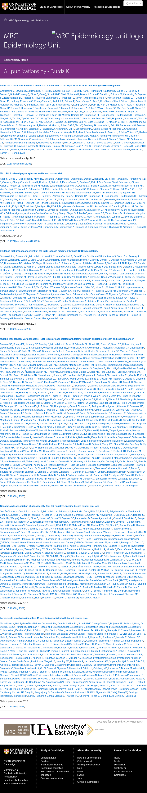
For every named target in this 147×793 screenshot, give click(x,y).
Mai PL (139, 344)
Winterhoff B (30, 375)
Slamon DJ (104, 584)
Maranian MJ (122, 347)
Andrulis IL (121, 111)
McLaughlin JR (120, 427)
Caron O (32, 468)
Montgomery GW (88, 584)
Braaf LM (18, 375)
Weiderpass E (7, 590)
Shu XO (57, 111)
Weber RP (113, 399)
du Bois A (5, 392)
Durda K (103, 139)
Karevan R (36, 347)
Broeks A (101, 98)
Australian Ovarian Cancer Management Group (38, 318)
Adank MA (138, 185)
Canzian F (133, 587)
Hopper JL (117, 118)
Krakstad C (40, 409)
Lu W (64, 111)
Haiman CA (77, 115)
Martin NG (73, 584)
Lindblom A (139, 115)
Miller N (66, 115)
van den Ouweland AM (97, 559)
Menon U (45, 434)
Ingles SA (8, 573)
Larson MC (41, 372)
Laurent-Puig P (33, 203)
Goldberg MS (31, 132)
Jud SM (132, 584)
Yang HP (18, 420)
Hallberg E (16, 101)
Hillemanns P (17, 385)
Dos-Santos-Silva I (110, 101)
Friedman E (17, 454)
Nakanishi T (93, 392)
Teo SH (16, 118)
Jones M (51, 223)
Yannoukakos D (12, 142)
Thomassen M (32, 454)
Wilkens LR (87, 382)
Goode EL (45, 485)
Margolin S (5, 118)
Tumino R (88, 587)
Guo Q (42, 94)
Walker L (28, 465)
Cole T (83, 465)
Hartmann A (135, 427)
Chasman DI (34, 594)
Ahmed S (33, 146)
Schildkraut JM (21, 403)
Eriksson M (116, 94)
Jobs (79, 778)
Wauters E (52, 409)
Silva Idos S (36, 403)
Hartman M (45, 125)
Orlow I (73, 406)
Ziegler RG (94, 570)
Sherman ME (131, 594)
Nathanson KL (85, 475)
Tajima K (96, 444)
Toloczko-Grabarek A (106, 468)
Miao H (55, 125)
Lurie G (39, 382)
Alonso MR (93, 311)
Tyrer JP (70, 344)
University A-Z (11, 769)
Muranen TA (6, 104)
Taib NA (54, 556)
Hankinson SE (109, 590)
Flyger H (40, 98)
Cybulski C (70, 416)
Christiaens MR (49, 647)
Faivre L (141, 465)
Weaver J (7, 587)
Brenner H (104, 220)
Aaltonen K (77, 179)
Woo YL (97, 396)
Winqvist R (69, 132)
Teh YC (19, 447)
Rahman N (92, 189)
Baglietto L (72, 553)
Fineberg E (5, 465)
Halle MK (63, 409)
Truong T (15, 108)
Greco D (13, 179)
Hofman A (22, 640)
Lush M (102, 351)
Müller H (41, 427)
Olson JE (4, 101)
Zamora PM (58, 196)
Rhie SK (94, 511)
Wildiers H (90, 98)
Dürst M (42, 385)
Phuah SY (18, 689)
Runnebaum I (65, 385)
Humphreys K (65, 104)
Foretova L (113, 478)
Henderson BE (92, 115)
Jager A (90, 216)
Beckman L (27, 637)
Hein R (34, 182)
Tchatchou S (18, 115)
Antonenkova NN (85, 206)
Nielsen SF (29, 98)
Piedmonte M (134, 451)
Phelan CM (32, 430)
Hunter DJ (118, 189)
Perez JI (70, 196)
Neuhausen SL (136, 308)
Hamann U (80, 142)
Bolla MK (15, 94)
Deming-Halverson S (114, 440)
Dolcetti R (66, 472)
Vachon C (28, 101)
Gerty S (50, 587)
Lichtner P (69, 189)
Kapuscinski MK (11, 122)
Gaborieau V (44, 142)
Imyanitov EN (69, 458)
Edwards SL (22, 91)
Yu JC (42, 122)
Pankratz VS (77, 482)
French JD (136, 149)
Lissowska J (6, 132)
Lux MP (43, 430)
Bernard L (55, 472)
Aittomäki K (19, 104)
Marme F (65, 108)
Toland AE (124, 139)
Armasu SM (134, 372)
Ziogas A (113, 430)
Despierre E (99, 368)
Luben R (74, 94)
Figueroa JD (20, 594)
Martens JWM (72, 118)
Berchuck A (82, 485)
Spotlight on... (121, 768)
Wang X (62, 199)
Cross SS (96, 111)
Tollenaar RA (65, 210)
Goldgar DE (44, 458)
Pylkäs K (80, 132)
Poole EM (126, 403)
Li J (49, 104)
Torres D (91, 142)
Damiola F (130, 465)
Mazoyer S (53, 468)
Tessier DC (140, 146)
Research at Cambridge (107, 6)
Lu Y (27, 347)
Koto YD (134, 132)
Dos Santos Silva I (108, 182)
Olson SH (48, 406)
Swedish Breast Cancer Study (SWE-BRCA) (23, 361)
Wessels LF (105, 640)
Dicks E (34, 94)
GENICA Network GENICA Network (80, 220)
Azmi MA (116, 396)
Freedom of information (16, 780)
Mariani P (42, 216)
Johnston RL (60, 347)
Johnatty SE (31, 344)
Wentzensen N (131, 416)
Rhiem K (123, 472)
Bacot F (15, 149)
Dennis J (4, 94)
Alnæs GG (61, 122)
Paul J (81, 423)
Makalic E (46, 185)
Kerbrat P (67, 535)
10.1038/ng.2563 (15, 706)
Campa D (122, 587)
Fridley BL (54, 372)
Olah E (3, 458)
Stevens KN (133, 644)
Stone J (95, 185)
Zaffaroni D (30, 472)
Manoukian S (79, 472)
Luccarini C (10, 146)
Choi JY (86, 104)
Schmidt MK (53, 94)
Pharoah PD (89, 315)
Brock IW (54, 654)
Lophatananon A (137, 122)
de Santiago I (27, 149)
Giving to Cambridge (88, 782)
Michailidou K (36, 91)
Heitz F (131, 389)
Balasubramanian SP (101, 413)
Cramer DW (49, 403)
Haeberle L (103, 125)
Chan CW (96, 563)
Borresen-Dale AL (77, 122)
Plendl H (4, 475)
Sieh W (32, 427)
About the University (78, 6)
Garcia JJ (134, 375)
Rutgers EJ (88, 528)
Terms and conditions (15, 783)
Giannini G (43, 472)
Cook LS (84, 413)
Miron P (25, 515)
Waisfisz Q (105, 185)
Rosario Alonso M (101, 146)
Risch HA (111, 368)
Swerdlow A (49, 129)
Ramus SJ (27, 434)
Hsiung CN (20, 451)
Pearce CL (56, 434)
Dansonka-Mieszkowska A (17, 437)
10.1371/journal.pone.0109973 (23, 241)
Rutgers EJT (128, 98)
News (80, 771)
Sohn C (92, 108)
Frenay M (5, 468)
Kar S (86, 91)
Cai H (27, 447)
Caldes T (56, 458)
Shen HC (105, 344)
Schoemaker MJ (83, 129)
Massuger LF (17, 413)
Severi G (114, 423)
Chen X (84, 347)
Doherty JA (18, 372)
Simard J (18, 132)
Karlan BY (140, 392)
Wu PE (34, 122)
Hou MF (38, 451)
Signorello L (58, 563)
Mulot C (46, 203)
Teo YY (78, 125)
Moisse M (110, 199)
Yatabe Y (140, 104)
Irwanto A (123, 179)
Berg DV (40, 549)
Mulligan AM (43, 206)
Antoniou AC (95, 485)
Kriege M (72, 423)
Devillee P (120, 521)
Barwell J (17, 465)
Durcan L (60, 587)
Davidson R (63, 465)
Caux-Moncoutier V (84, 468)
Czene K (94, 94)
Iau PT (89, 447)
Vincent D (5, 149)
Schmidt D (54, 573)
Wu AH (101, 108)
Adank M (39, 634)
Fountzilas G (6, 451)
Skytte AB (42, 478)
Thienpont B (68, 98)
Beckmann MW (128, 125)
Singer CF (5, 454)
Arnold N (91, 472)
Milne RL (103, 122)
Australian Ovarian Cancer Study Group (44, 213)
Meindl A (22, 189)
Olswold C (36, 482)
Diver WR (60, 594)
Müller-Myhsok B (54, 189)
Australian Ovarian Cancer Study (43, 354)
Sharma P (18, 587)
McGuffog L (58, 351)
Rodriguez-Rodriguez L (103, 406)
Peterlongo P (9, 135)
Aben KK (109, 409)
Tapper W (40, 587)
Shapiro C (117, 447)
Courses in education (52, 778)
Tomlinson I (45, 115)
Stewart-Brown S (8, 125)
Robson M (76, 478)
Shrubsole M (95, 440)
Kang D (77, 104)
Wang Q (25, 94)
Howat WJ (44, 518)
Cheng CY (65, 556)
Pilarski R (27, 584)
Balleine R (114, 546)
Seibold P (69, 101)
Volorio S (33, 135)
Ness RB (91, 389)
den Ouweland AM (18, 423)
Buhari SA (65, 291)
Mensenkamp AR (123, 458)
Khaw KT (35, 590)
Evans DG (132, 461)
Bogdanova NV (55, 135)
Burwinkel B (54, 108)
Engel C (102, 472)
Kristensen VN (86, 149)
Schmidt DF (58, 185)
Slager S (113, 139)
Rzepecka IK (60, 437)
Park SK (95, 104)
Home (5, 19)
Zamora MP (21, 277)
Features (118, 761)
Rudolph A (57, 101)
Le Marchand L (125, 115)
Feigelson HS (116, 511)
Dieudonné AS (74, 549)
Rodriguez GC (116, 475)
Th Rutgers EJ (129, 263)
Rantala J (62, 475)
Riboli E (104, 511)
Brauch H (112, 132)
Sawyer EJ (32, 115)
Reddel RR (33, 485)
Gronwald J (124, 468)
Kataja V (94, 135)
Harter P (23, 392)
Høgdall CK (83, 420)
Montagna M (137, 454)
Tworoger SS (10, 406)
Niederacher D (137, 472)
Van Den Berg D (125, 108)
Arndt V (23, 129)
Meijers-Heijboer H (122, 185)
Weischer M (95, 347)
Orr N (71, 129)
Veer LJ (77, 528)
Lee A (84, 351)
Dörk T (42, 135)
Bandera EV (31, 406)
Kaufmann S (109, 91)
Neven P (79, 98)
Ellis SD (75, 465)
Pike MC (78, 434)
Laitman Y (31, 478)
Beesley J (134, 91)
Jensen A (45, 396)
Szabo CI (82, 454)
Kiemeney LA (88, 409)
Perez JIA (33, 111)
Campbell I (107, 458)
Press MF (82, 570)
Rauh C (115, 584)
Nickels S (7, 403)
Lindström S (36, 511)
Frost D (142, 461)
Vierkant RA (16, 399)
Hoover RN (134, 590)
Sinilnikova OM (19, 468)
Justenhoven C (69, 539)
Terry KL (71, 403)
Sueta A (56, 685)
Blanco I (92, 454)
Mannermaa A (81, 135)
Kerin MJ (56, 115)
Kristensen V (78, 389)
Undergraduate (48, 757)
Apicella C (84, 185)
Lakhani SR (100, 482)
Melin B (52, 475)
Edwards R (110, 389)
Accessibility (10, 776)
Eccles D (56, 396)
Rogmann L (89, 375)
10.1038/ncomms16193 (19, 163)
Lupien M (73, 149)
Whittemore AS (128, 423)
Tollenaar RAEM (8, 139)
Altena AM (137, 409)
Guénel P (4, 108)
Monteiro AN (132, 482)
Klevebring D (130, 94)
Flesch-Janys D (83, 101)
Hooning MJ (57, 118)
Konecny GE (59, 375)
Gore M (106, 420)
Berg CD (122, 590)
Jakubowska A (57, 139)
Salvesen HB (136, 406)
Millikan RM (107, 570)
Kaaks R (111, 587)
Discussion (120, 764)
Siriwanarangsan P (28, 125)
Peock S (73, 451)
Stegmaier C (35, 129)
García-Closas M (102, 129)
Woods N (48, 347)
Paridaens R (122, 199)
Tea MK (8, 478)
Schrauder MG (87, 192)
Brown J (84, 94)
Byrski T (135, 468)
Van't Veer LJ (114, 98)
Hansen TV (53, 454)
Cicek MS (94, 372)
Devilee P (134, 135)
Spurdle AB (6, 472)
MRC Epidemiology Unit (21, 20)
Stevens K (50, 553)
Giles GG (92, 122)
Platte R (52, 465)
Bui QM (122, 661)
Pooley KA (18, 344)
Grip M (16, 227)
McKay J (68, 142)
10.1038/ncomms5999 (18, 329)
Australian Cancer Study (12, 354)
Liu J (54, 104)
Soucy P (4, 482)
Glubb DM (122, 91)
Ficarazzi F (92, 430)
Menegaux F (27, 108)
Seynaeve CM (52, 559)
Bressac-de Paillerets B (100, 465)
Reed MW (5, 192)
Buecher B (118, 465)
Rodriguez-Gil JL (55, 570)
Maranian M (45, 146)
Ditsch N (43, 444)
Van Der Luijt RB (8, 189)
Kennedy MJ (40, 465)
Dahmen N (128, 573)
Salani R (129, 475)
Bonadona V (66, 468)
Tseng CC (111, 108)
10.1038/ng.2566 (15, 496)
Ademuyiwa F (130, 447)
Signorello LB (45, 447)
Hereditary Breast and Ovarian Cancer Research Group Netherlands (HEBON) (87, 361)
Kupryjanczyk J (126, 434)
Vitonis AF (94, 403)
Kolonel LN (77, 590)
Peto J (96, 101)
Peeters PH (100, 587)
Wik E (17, 409)
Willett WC (71, 594)
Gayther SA (6, 485)
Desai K (78, 91)
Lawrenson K (7, 347)
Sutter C (14, 475)
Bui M (37, 185)
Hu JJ (42, 570)
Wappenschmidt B (29, 475)
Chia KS (106, 563)
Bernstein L (71, 570)
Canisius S (92, 640)
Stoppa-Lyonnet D (87, 451)
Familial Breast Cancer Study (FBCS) (73, 577)
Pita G (87, 146)
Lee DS (24, 284)
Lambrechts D (53, 98)
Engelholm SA (57, 420)
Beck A (97, 590)
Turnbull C (80, 189)
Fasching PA (89, 125)
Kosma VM (105, 135)
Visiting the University (88, 764)
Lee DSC (34, 118)
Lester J (137, 478)
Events (80, 775)
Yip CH (25, 118)
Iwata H (131, 104)
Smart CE (116, 344)
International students (52, 764)
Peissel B (69, 430)
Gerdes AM (88, 478)
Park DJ (47, 528)
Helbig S (68, 135)
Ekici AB (114, 125)
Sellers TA (81, 430)
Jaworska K (16, 440)
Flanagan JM (59, 423)
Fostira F (140, 682)
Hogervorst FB (57, 192)
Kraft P (96, 597)
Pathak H (29, 587)
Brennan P (57, 142)
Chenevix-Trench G (120, 149)
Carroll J (39, 149)
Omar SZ (136, 396)
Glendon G (5, 115)
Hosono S (71, 392)
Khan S (4, 179)
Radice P (7, 216)
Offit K (44, 454)
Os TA (122, 461)
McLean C (114, 122)
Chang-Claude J (42, 101)
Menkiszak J (99, 416)
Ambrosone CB (96, 213)
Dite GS (140, 661)
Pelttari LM (13, 389)
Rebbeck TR (119, 451)
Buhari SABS (67, 125)
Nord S (48, 91)
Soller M (72, 475)
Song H (127, 420)
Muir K (124, 122)
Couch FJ (141, 98)
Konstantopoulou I (57, 584)
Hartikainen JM (120, 135)
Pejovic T (40, 413)
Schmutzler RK (36, 189)
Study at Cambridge (51, 6)
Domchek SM (101, 475)
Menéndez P (45, 111)
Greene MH (57, 485)
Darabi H (104, 94)
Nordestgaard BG (13, 98)
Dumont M (57, 132)
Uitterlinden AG (135, 577)
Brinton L (41, 210)
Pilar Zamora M (19, 111)
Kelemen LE (119, 413)
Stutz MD (19, 347)
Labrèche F (45, 132)
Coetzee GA (97, 553)
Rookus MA (94, 461)
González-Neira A (74, 146)
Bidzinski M (84, 437)
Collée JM (85, 118)
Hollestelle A (110, 437)
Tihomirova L (84, 458)
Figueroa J (117, 129)
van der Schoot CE (110, 403)
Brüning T (123, 132)
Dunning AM (18, 153)
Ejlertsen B (101, 478)
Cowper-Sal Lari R (62, 91)
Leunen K (88, 549)
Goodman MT (115, 382)
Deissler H (112, 472)
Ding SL (29, 692)
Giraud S (42, 468)
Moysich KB (106, 378)
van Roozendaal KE (14, 461)
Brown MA (61, 149)
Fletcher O (84, 182)
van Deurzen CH (87, 284)
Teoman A (112, 375)
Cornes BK (30, 689)
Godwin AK (14, 458)
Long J (110, 142)
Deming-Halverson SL (126, 570)
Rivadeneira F (7, 580)
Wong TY (45, 118)
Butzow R (122, 385)
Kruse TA (52, 478)
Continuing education (52, 768)
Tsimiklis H (27, 185)
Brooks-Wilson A (22, 416)
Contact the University (15, 773)
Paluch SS (19, 478)
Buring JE (5, 515)
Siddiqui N (103, 423)
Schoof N (65, 372)
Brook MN (77, 511)
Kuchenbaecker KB (19, 482)
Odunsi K (130, 378)
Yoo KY (72, 447)
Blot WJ (91, 692)
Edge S (131, 682)
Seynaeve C (24, 139)
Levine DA (89, 399)
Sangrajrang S (29, 142)
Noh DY (105, 104)
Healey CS (58, 146)
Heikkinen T (64, 179)
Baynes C (22, 146)
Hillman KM (96, 91)
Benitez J (5, 111)
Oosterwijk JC (66, 461)
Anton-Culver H (123, 142)
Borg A (43, 475)
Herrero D (128, 146)
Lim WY (62, 689)
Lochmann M (53, 539)
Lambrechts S (84, 368)
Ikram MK (9, 447)
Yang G (96, 427)
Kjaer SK (20, 396)
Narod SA (113, 454)
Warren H (108, 532)
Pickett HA (94, 344)
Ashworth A (62, 129)
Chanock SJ (130, 129)
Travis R (45, 590)
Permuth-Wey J (56, 430)
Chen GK (33, 570)
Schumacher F (108, 115)
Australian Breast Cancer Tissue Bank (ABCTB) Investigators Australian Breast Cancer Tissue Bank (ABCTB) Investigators (79, 580)
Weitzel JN (124, 454)
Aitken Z (4, 185)
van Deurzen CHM (101, 118)
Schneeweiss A (79, 108)
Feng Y (107, 553)
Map (79, 768)
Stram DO (140, 108)
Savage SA (126, 478)
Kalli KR (112, 372)
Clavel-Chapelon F (60, 590)
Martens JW (68, 216)
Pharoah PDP (102, 149)
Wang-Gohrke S (78, 378)
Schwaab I (42, 392)
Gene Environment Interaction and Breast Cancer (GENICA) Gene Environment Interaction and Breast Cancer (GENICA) (82, 358)
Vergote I (71, 368)
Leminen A (36, 389)
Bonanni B (22, 135)
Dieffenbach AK (11, 129)
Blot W (62, 392)
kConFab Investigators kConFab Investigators (106, 658)
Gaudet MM (48, 594)
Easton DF (5, 153)
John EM (22, 570)
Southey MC (130, 118)
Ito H (123, 104)
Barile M (31, 216)
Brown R (33, 423)
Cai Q (80, 111)
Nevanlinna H (138, 101)
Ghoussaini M (7, 91)
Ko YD (57, 220)
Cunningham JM (51, 482)
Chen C (88, 590)
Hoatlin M (61, 413)
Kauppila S (97, 437)
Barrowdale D (72, 351)
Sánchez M (41, 108)
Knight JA (133, 111)
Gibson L (125, 101)
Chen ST (50, 122)
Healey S (93, 351)
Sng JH (70, 689)
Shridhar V (5, 378)
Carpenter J (80, 515)
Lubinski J (71, 139)
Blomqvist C (32, 104)
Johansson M (23, 590)
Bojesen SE (128, 192)
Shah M (65, 94)
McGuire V (7, 427)
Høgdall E (67, 396)
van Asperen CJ (40, 139)
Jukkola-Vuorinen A (96, 132)
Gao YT (72, 111)
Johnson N (124, 182)
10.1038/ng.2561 (15, 608)
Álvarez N (116, 146)
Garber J (102, 454)
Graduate (45, 761)
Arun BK (96, 458)
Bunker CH (65, 389)
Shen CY (25, 122)
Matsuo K (115, 104)
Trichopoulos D (74, 587)
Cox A (87, 111)
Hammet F (58, 528)
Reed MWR (108, 111)
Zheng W (101, 142)
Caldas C (50, 149)
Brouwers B (27, 409)
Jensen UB (64, 478)
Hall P (43, 104)
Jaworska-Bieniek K (88, 139)
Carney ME (64, 382)
